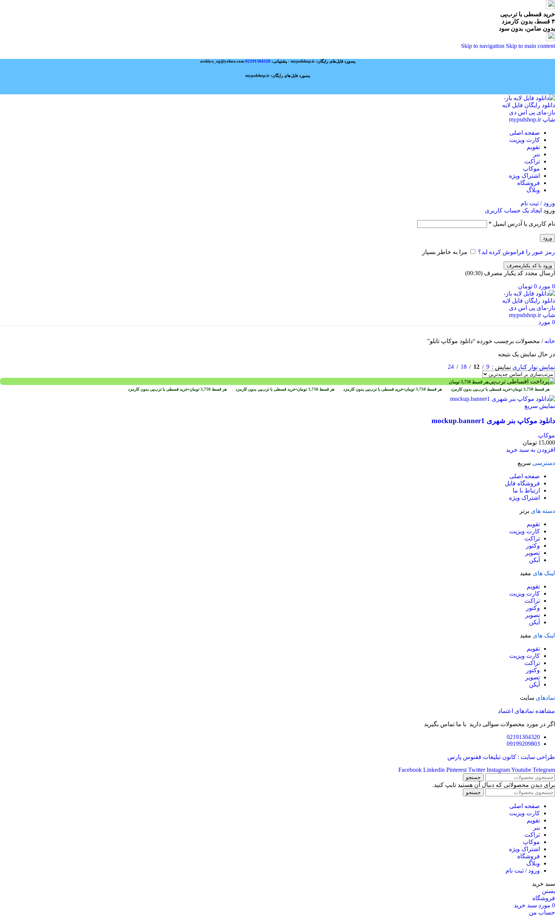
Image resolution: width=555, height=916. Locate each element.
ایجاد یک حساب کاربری (513, 210)
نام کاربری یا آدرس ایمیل (522, 223)
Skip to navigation (483, 46)
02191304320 (257, 61)
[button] (530, 449)
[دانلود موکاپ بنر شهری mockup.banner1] (502, 399)
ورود (547, 238)
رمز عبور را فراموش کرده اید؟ (516, 252)
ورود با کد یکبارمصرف (529, 265)
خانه (549, 341)
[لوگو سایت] (528, 119)
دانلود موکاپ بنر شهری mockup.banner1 (493, 421)
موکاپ (546, 435)
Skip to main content (530, 46)
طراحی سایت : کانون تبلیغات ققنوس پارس (501, 757)
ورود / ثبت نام (523, 870)
